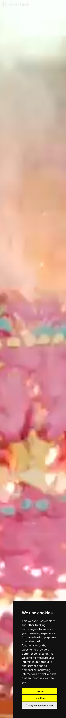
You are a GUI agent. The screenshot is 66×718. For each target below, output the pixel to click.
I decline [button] (40, 698)
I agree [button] (39, 691)
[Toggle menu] (62, 5)
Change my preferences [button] (39, 705)
